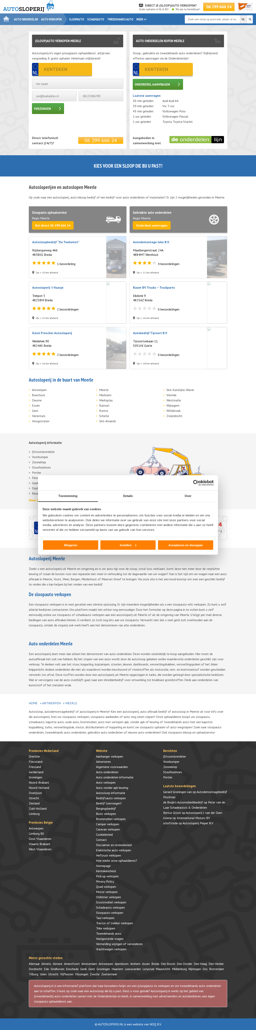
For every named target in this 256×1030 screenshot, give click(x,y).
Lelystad (148, 969)
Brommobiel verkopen (111, 819)
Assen (146, 964)
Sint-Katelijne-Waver (180, 390)
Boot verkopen (106, 814)
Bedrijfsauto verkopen (111, 798)
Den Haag (200, 964)
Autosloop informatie (110, 793)
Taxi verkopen (105, 918)
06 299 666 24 (218, 6)
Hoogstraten (40, 421)
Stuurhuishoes (41, 467)
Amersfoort (72, 964)
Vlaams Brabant (39, 844)
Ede (46, 969)
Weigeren (70, 545)
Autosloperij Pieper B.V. (198, 823)
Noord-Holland (39, 788)
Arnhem (135, 964)
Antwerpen (39, 390)
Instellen (126, 545)
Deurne (37, 400)
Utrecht (34, 798)
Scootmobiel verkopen (111, 902)
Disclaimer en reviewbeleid (114, 845)
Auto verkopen (51, 19)
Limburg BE (36, 833)
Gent (91, 969)
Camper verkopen (107, 824)
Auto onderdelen (26, 19)
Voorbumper (40, 457)
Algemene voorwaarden (112, 767)
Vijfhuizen (66, 974)
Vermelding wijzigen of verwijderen (119, 944)
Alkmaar (34, 964)
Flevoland (35, 762)
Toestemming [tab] (67, 496)
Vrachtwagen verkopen (111, 949)
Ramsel (104, 405)
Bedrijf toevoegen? (109, 803)
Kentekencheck (106, 871)
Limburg (34, 814)
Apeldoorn (122, 964)
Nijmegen (194, 969)
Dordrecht (35, 969)
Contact (101, 840)
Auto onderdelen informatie (114, 777)
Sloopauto (76, 19)
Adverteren (103, 762)
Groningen (35, 777)
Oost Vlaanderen (40, 839)
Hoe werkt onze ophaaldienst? (116, 861)
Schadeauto (95, 19)
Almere (57, 964)
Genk (83, 969)
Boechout (38, 395)
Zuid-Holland (38, 808)
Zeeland (34, 803)
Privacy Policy (105, 881)
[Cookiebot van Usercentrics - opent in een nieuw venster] (196, 483)
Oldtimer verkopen (108, 897)
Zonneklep (39, 462)
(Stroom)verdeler (43, 452)
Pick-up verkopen (107, 876)
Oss (205, 969)
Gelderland (36, 772)
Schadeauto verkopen (110, 907)
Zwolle (95, 974)
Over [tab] (188, 496)
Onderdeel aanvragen (152, 84)
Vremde (171, 395)
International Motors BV (193, 818)
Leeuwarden (133, 969)
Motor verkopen (107, 892)
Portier (36, 473)
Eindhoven (57, 969)
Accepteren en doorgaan (185, 545)
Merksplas (106, 400)
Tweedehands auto (120, 19)
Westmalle (173, 400)
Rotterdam (216, 969)
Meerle (104, 390)
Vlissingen (81, 974)
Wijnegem (172, 405)
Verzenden (42, 109)
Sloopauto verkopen (109, 913)
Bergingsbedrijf (106, 808)
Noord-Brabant (39, 782)
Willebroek (173, 411)
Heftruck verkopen (108, 855)
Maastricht (163, 969)
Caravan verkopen (108, 829)
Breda (155, 964)
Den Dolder (184, 964)
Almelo (46, 964)
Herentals (38, 416)
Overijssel (35, 793)
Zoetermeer (109, 974)
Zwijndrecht (174, 416)
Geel (35, 411)
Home (33, 703)
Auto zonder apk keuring (112, 788)
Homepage (103, 866)
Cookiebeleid (104, 834)
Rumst (103, 411)
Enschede (72, 969)
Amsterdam (89, 964)
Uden (43, 974)
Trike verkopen (105, 928)
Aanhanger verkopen (109, 756)
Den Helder (216, 964)
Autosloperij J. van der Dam (204, 813)
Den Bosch (168, 964)
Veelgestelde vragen (109, 939)
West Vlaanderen (40, 849)
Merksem (105, 395)
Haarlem (117, 969)
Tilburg (33, 974)
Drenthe (34, 756)
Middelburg (179, 969)
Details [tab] (128, 496)
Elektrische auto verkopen (113, 850)
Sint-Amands (107, 421)
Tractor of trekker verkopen (114, 923)
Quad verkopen (106, 887)
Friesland (35, 767)
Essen (36, 405)
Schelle (104, 416)
